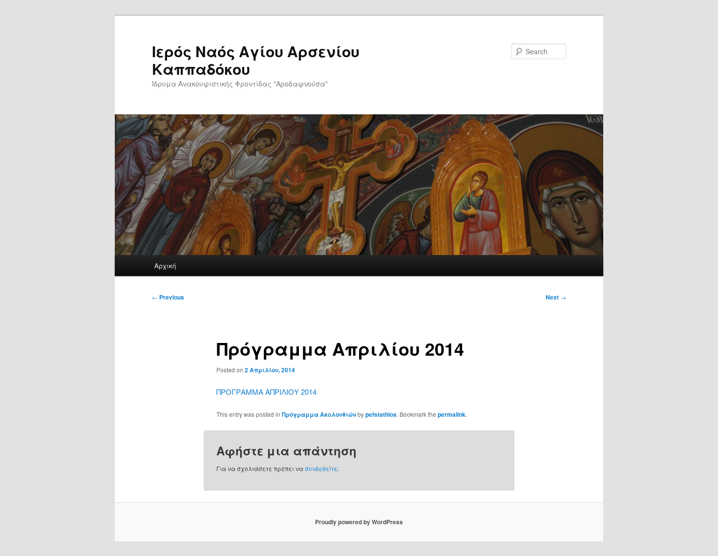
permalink (451, 414)
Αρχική (165, 265)
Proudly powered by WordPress (359, 521)
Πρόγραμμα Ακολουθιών (319, 414)
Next (556, 297)
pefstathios (381, 414)
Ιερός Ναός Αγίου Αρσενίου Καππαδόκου (255, 60)
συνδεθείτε (321, 468)
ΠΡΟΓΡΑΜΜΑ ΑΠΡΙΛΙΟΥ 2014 (266, 391)
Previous (168, 297)
